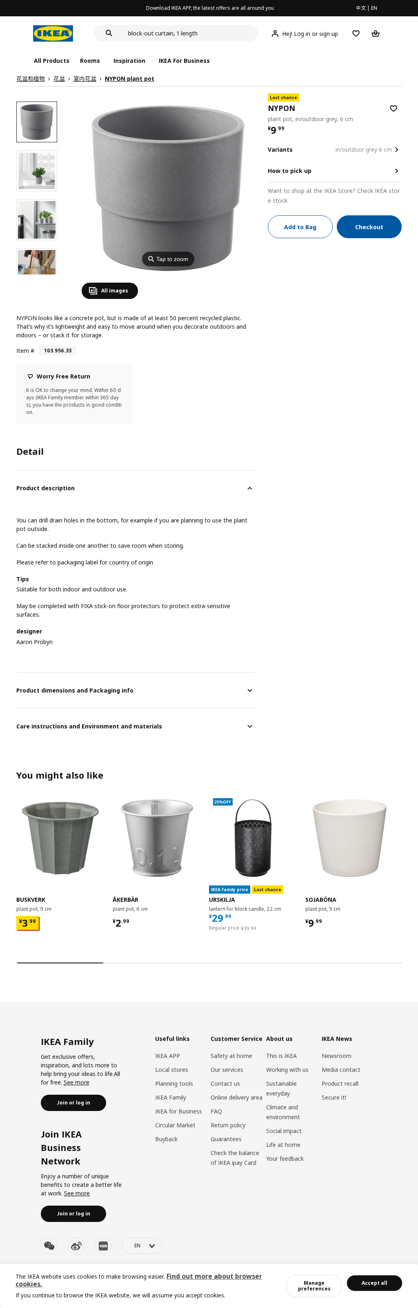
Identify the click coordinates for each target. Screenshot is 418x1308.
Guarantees (226, 1139)
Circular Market (175, 1125)
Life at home (283, 1145)
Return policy (228, 1125)
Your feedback (285, 1158)
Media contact (341, 1069)
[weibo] (76, 1246)
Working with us (287, 1069)
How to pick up (289, 171)
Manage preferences (314, 1285)
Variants (280, 149)
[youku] (103, 1246)
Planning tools (174, 1083)
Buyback (166, 1139)
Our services (227, 1069)
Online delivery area (236, 1097)
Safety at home (231, 1056)
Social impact (284, 1131)
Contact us (225, 1083)
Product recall (340, 1083)
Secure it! (334, 1097)
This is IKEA (281, 1056)
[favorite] (393, 108)
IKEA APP (167, 1056)
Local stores (171, 1069)
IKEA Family (170, 1097)
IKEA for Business (178, 1111)
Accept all (374, 1282)
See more (76, 1082)
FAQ (216, 1111)
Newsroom (336, 1056)
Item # (25, 350)
